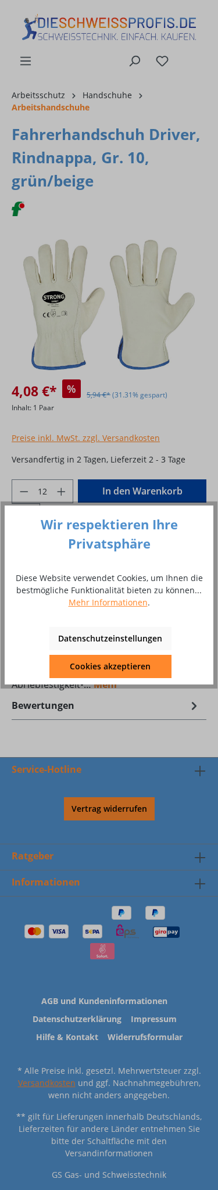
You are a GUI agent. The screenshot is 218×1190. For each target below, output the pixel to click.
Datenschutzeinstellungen (110, 638)
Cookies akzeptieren (110, 666)
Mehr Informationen (108, 602)
